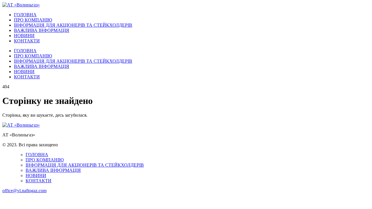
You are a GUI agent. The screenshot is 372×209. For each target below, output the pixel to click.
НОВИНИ (24, 35)
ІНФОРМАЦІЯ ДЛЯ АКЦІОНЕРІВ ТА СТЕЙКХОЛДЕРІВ (73, 25)
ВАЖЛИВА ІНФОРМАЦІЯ (41, 30)
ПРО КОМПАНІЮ (33, 19)
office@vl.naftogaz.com (24, 190)
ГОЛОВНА (25, 14)
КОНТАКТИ (27, 40)
